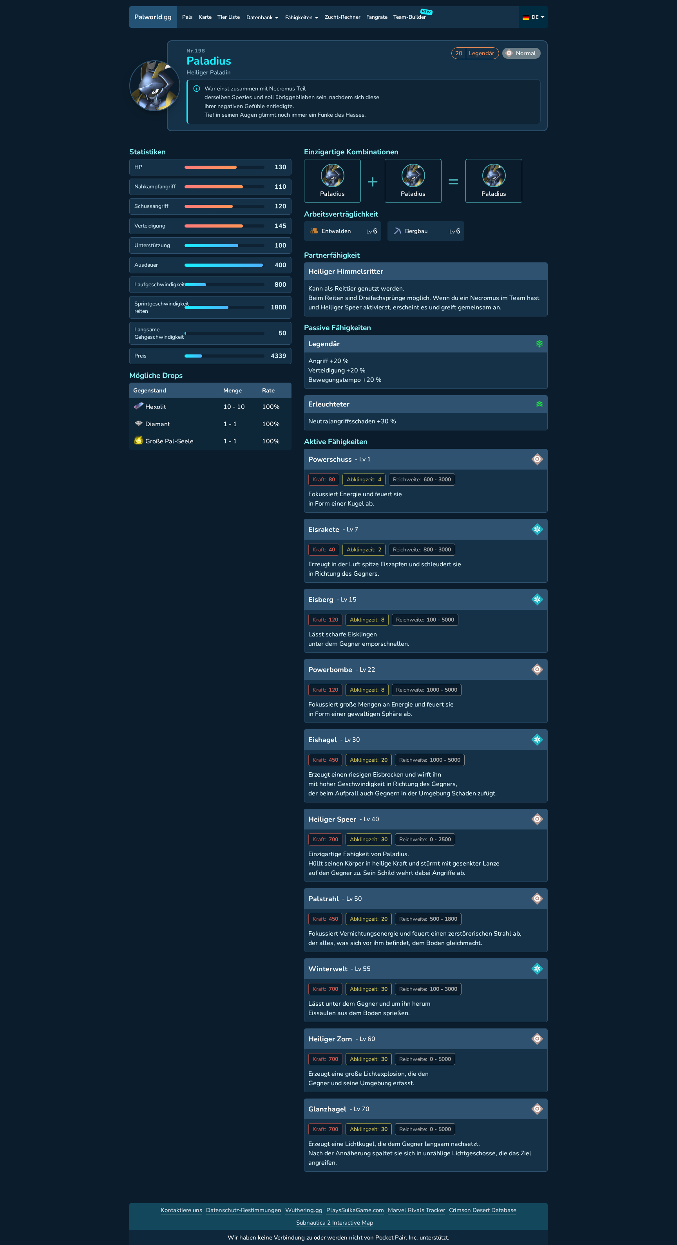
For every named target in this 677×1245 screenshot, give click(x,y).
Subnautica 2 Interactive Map (334, 1223)
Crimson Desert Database (482, 1210)
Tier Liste (228, 17)
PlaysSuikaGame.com (355, 1210)
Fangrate (376, 17)
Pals (187, 17)
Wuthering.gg (303, 1210)
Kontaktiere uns (181, 1210)
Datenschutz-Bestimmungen (243, 1210)
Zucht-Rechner (342, 17)
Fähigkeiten (299, 17)
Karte (205, 17)
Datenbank (259, 17)
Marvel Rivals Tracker (416, 1210)
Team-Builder (410, 16)
